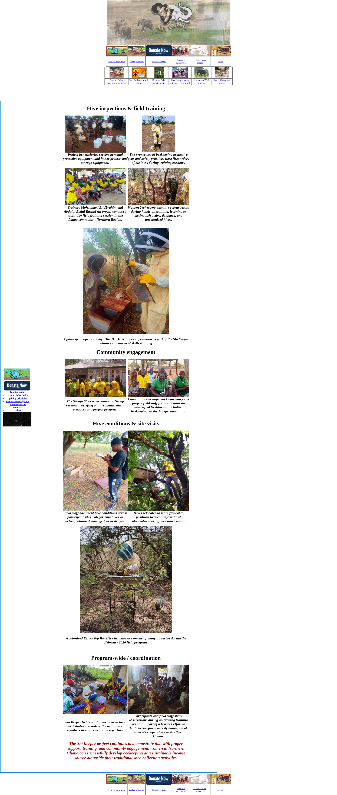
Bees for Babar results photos (139, 81)
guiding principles (136, 61)
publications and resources (199, 61)
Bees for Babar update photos (159, 81)
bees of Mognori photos (222, 81)
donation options (159, 61)
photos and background (181, 61)
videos (220, 61)
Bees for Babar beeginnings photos (116, 81)
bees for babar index (116, 61)
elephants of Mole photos (201, 81)
